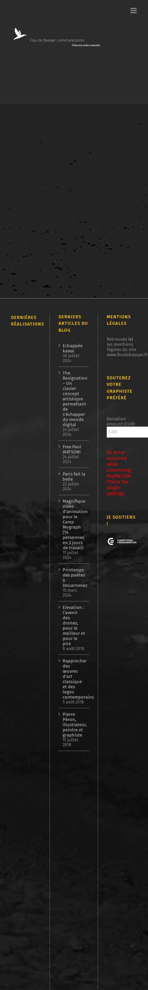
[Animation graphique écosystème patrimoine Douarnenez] (23, 775)
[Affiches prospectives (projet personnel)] (23, 928)
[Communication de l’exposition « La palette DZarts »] (23, 903)
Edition (17, 204)
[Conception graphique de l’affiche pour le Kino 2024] (23, 592)
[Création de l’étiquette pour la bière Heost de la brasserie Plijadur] (23, 398)
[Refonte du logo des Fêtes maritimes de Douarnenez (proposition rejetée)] (23, 364)
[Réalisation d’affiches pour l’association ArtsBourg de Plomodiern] (23, 573)
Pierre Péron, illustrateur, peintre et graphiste (74, 725)
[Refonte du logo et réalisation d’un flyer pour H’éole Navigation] (23, 890)
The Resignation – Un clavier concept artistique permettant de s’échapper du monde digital (74, 398)
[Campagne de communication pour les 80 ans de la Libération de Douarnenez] (23, 506)
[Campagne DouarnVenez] (23, 860)
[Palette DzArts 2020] (23, 743)
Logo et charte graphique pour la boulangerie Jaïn (37, 187)
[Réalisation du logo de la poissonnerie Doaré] (23, 727)
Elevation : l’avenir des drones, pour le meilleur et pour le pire (74, 625)
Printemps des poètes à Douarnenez (74, 577)
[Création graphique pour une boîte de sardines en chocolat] (23, 533)
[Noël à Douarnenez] (23, 807)
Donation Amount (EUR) (121, 421)
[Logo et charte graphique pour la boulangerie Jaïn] (23, 878)
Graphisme (39, 204)
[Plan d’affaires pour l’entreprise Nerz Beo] (23, 790)
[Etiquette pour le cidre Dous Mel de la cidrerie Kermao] (23, 420)
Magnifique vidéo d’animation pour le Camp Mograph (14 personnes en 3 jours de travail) (74, 524)
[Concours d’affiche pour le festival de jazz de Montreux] (23, 704)
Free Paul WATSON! (72, 449)
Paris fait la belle (74, 476)
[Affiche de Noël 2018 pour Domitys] (23, 961)
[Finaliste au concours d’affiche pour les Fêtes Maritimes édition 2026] (23, 382)
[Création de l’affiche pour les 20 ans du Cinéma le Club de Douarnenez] (23, 473)
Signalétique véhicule (32, 209)
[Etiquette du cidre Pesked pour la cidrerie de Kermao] (23, 659)
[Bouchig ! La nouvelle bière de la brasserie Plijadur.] (23, 637)
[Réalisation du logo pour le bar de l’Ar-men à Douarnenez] (23, 609)
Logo (57, 204)
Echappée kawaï (73, 348)
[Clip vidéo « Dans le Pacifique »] (23, 760)
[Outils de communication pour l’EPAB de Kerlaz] (23, 624)
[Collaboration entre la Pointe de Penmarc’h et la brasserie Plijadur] (23, 346)
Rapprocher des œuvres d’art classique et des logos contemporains (74, 679)
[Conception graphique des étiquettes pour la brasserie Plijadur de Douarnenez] (23, 681)
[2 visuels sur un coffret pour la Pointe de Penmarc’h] (23, 446)
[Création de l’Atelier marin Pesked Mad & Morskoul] (23, 842)
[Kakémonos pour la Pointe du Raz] (23, 824)
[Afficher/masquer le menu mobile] (134, 10)
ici (130, 339)
